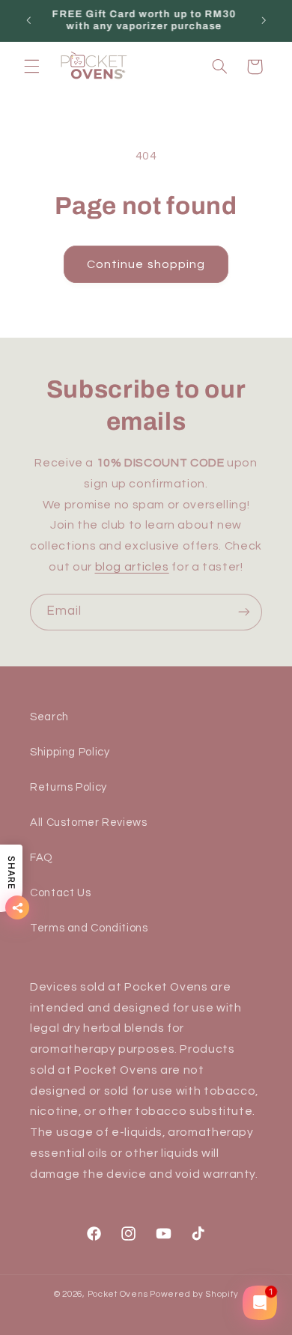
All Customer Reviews (88, 822)
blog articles (132, 567)
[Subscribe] (244, 612)
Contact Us (60, 892)
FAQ (41, 857)
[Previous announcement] (28, 20)
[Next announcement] (263, 20)
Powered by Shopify (194, 1294)
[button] (31, 66)
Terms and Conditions (89, 928)
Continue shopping (146, 264)
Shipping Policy (69, 752)
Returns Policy (68, 787)
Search (49, 717)
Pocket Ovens (118, 1294)
